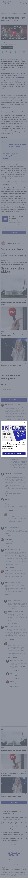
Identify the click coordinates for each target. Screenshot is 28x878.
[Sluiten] (25, 422)
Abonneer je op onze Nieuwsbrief (14, 453)
